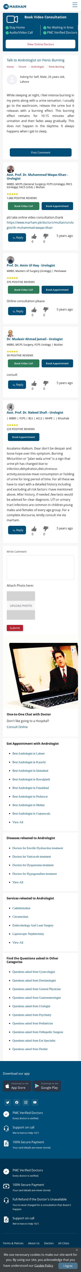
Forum (22, 66)
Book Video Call (23, 206)
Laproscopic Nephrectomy (28, 933)
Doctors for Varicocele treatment (31, 856)
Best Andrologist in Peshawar (30, 796)
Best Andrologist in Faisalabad (30, 787)
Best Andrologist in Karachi (29, 762)
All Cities (63, 1243)
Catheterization (21, 908)
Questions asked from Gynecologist (33, 971)
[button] (15, 628)
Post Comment (40, 152)
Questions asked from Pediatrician (32, 1023)
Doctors (49, 1243)
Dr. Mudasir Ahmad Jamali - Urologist (35, 339)
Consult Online (17, 727)
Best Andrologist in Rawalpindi (31, 779)
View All (17, 822)
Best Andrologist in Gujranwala (31, 813)
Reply (19, 237)
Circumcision (20, 916)
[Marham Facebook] (16, 1102)
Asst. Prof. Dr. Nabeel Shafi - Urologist (35, 412)
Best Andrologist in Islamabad (30, 770)
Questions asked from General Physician (36, 989)
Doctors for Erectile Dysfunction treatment (37, 848)
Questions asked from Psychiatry (31, 1014)
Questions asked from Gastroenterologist (36, 997)
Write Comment (17, 551)
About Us (34, 1243)
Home (10, 66)
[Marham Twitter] (7, 1102)
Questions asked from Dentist (29, 1049)
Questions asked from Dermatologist (34, 980)
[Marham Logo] (14, 5)
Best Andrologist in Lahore (28, 753)
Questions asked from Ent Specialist (33, 1040)
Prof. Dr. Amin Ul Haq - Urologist (31, 265)
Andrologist (37, 66)
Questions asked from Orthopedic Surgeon (37, 1032)
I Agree (68, 1266)
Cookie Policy (43, 1265)
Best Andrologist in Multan (28, 805)
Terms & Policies (13, 1243)
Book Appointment (57, 206)
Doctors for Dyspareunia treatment (32, 865)
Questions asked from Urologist (31, 1006)
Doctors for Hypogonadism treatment (34, 873)
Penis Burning (56, 66)
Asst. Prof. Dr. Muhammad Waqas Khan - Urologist (37, 176)
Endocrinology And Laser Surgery (32, 925)
